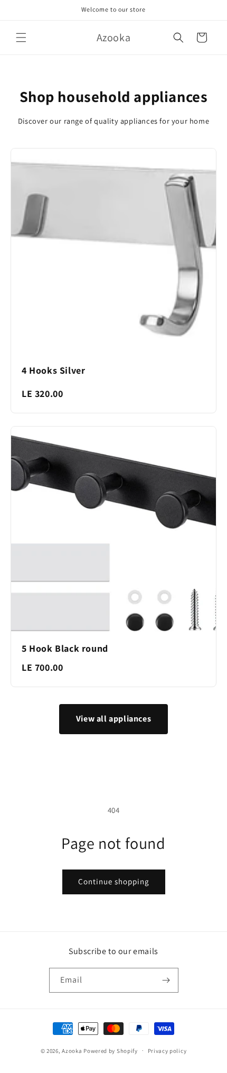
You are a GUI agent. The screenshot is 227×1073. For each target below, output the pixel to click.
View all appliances (113, 718)
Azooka (72, 1050)
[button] (21, 37)
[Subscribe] (166, 980)
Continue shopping (113, 881)
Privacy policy (167, 1050)
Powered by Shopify (110, 1050)
